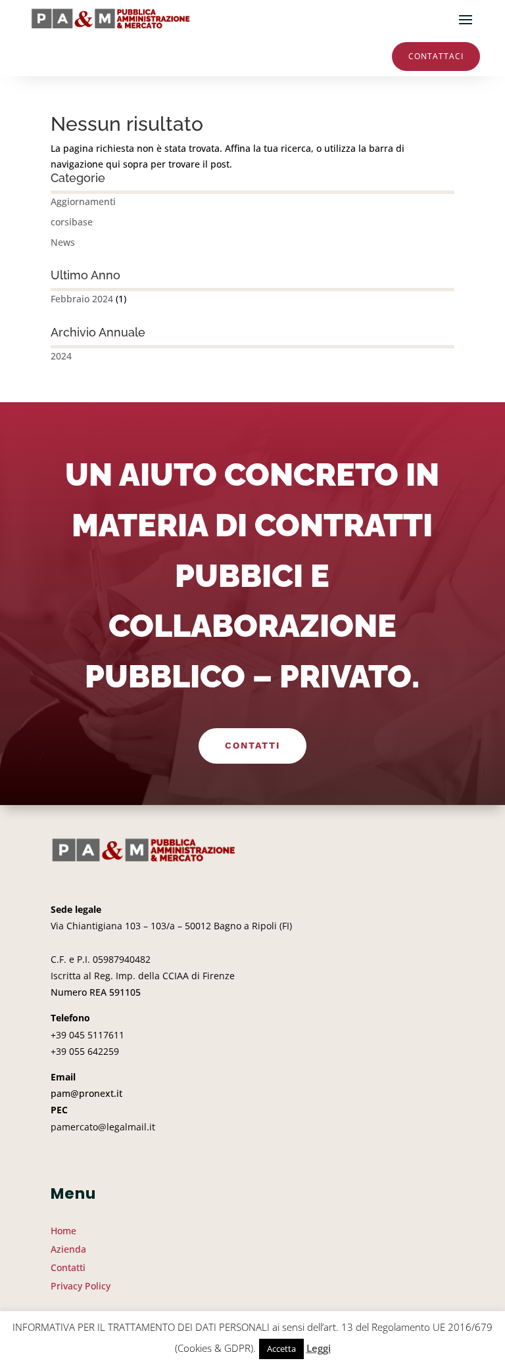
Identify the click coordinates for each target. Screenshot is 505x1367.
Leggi (318, 1348)
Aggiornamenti (83, 201)
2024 (61, 356)
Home (63, 1230)
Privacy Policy (80, 1286)
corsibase (72, 222)
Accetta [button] (281, 1349)
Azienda (68, 1249)
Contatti (252, 745)
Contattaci (436, 56)
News (63, 242)
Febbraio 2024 (82, 298)
